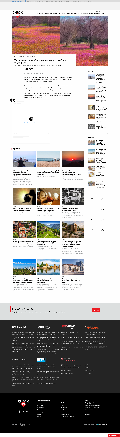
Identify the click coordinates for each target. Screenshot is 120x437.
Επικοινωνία (89, 410)
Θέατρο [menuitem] (80, 13)
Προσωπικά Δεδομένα (92, 407)
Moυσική (39, 410)
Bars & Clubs (40, 405)
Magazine (74, 1)
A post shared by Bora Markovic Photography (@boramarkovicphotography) (31, 140)
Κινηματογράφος (42, 412)
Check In (68, 1)
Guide (16, 56)
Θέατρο (39, 414)
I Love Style (62, 1)
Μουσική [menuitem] (63, 13)
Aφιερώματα (65, 412)
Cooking (80, 1)
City (56, 1)
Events (39, 416)
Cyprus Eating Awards (67, 416)
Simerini (36, 1)
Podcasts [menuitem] (97, 13)
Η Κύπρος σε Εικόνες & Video (27, 56)
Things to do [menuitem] (56, 13)
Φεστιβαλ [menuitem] (85, 13)
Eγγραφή (96, 310)
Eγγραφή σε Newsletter (92, 403)
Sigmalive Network (17, 1)
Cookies (87, 414)
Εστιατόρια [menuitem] (40, 13)
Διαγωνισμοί (65, 414)
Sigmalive (29, 1)
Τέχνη (62, 405)
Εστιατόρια (40, 403)
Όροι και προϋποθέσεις (92, 405)
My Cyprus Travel (88, 1)
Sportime (41, 1)
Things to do (40, 407)
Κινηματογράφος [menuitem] (72, 13)
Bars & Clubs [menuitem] (48, 13)
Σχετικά (16, 149)
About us (88, 412)
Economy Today (49, 1)
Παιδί (62, 403)
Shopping (64, 407)
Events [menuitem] (91, 13)
